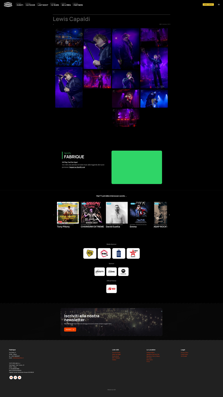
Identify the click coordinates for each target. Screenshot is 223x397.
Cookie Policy (184, 354)
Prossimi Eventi (116, 352)
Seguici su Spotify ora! (77, 167)
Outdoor (114, 359)
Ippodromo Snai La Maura (153, 356)
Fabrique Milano (151, 352)
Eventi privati (115, 356)
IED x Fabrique (116, 358)
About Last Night (116, 354)
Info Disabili (184, 356)
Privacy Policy (184, 352)
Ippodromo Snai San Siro (153, 354)
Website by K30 (111, 389)
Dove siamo (150, 359)
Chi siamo (149, 358)
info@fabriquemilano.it (18, 358)
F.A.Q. (148, 361)
